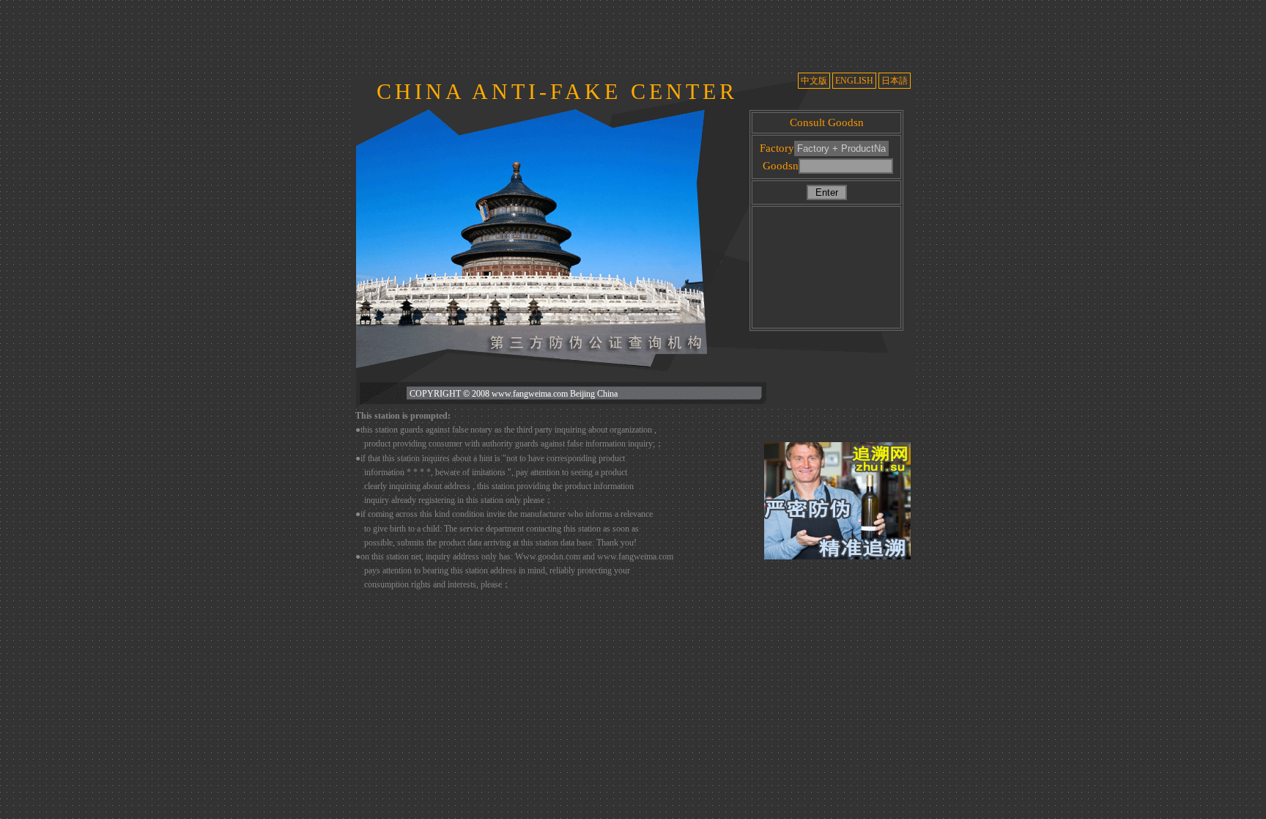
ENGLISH (854, 81)
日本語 (894, 81)
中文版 (814, 81)
